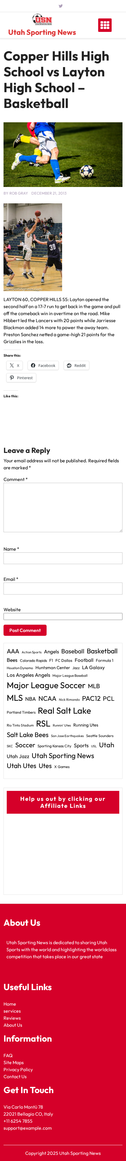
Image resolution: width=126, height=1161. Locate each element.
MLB (94, 686)
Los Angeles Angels (28, 675)
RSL (43, 723)
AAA (13, 651)
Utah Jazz (18, 756)
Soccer (25, 745)
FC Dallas (63, 660)
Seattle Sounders (99, 736)
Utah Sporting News (42, 32)
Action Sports (32, 652)
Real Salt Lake (64, 710)
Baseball (72, 651)
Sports (81, 745)
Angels (51, 651)
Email (11, 579)
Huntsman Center (52, 667)
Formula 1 (104, 660)
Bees (12, 660)
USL (94, 746)
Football (84, 660)
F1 (51, 660)
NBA (30, 698)
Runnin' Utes (62, 725)
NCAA (47, 698)
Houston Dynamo (20, 668)
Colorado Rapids (33, 660)
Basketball (102, 651)
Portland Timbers (21, 712)
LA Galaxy (93, 667)
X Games (61, 766)
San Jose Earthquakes (67, 736)
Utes (45, 766)
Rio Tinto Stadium (20, 725)
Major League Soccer (46, 685)
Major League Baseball (70, 675)
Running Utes (85, 725)
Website (12, 609)
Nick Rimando (69, 700)
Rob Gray (18, 193)
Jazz (76, 667)
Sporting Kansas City (54, 745)
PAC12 (91, 698)
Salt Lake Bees (28, 735)
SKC (10, 746)
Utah (106, 745)
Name (11, 549)
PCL (109, 699)
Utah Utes (21, 765)
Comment (16, 479)
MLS (15, 697)
